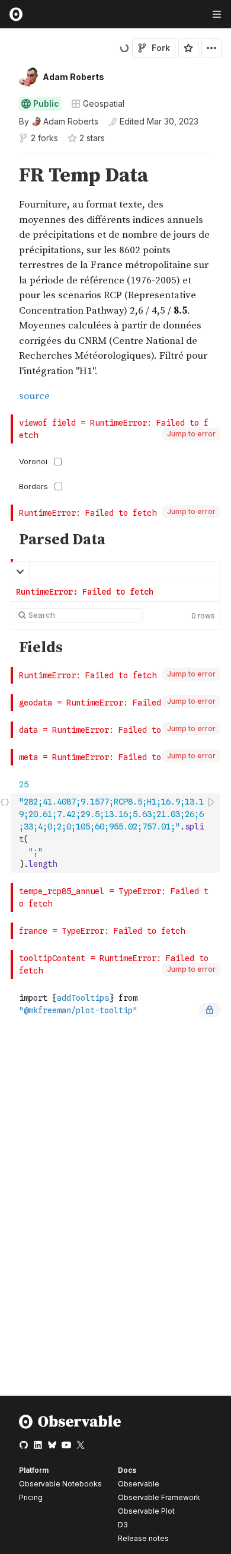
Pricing (31, 1497)
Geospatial (103, 103)
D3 (123, 1524)
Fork (161, 48)
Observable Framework (159, 1497)
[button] (5, 159)
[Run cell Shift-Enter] (211, 801)
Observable (138, 1483)
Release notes (143, 1538)
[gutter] (5, 284)
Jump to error (191, 433)
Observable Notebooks (60, 1483)
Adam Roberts (73, 77)
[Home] (70, 1426)
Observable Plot (146, 1511)
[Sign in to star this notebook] (188, 48)
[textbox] (116, 833)
